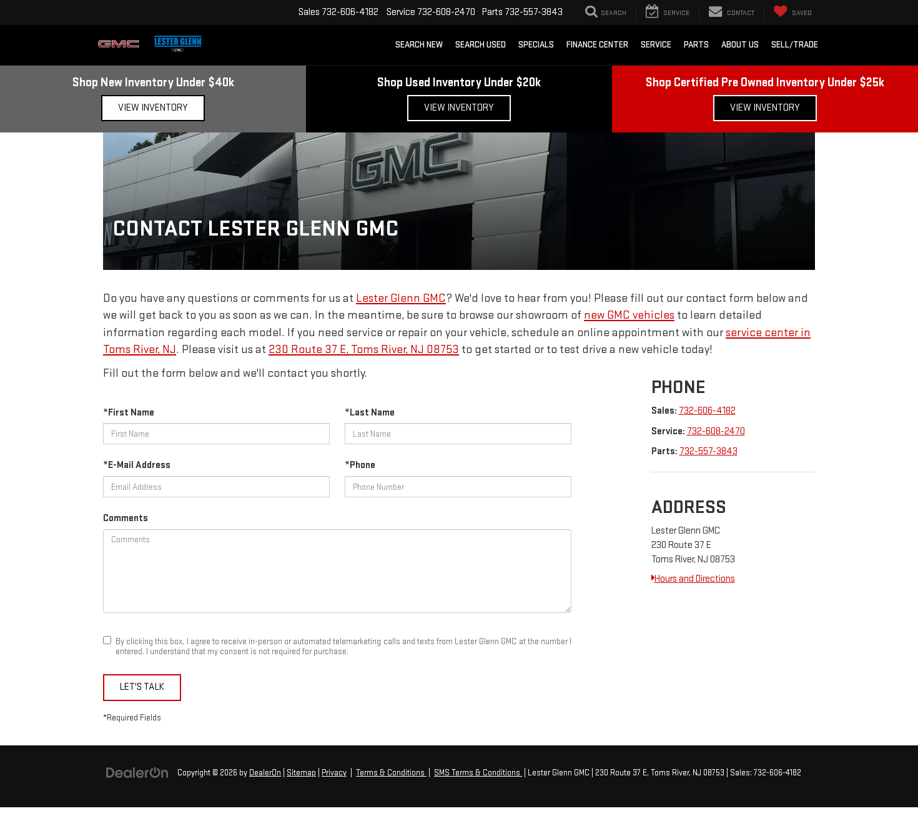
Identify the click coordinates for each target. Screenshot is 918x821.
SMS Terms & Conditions (478, 773)
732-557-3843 (708, 451)
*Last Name (370, 413)
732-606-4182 (707, 411)
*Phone (360, 465)
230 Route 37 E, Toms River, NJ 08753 (364, 349)
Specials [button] (536, 44)
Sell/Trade (794, 44)
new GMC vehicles (629, 315)
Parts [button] (696, 44)
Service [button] (656, 44)
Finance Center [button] (597, 44)
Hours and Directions (694, 579)
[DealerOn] (137, 773)
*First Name (128, 413)
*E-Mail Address (136, 465)
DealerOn (265, 773)
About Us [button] (740, 44)
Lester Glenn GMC (401, 298)
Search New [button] (419, 44)
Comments (125, 518)
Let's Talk (142, 687)
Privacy (334, 773)
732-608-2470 (716, 431)
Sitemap (301, 773)
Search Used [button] (480, 44)
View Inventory (153, 108)
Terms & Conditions (391, 773)
